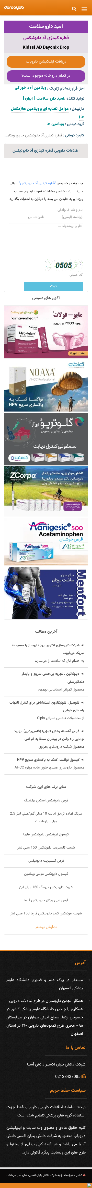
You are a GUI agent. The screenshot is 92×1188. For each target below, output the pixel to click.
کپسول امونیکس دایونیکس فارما (46, 834)
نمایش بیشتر (46, 927)
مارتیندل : (77, 109)
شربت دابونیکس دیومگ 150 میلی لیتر (46, 887)
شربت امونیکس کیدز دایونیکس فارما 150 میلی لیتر (46, 913)
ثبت (53, 286)
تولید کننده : (74, 98)
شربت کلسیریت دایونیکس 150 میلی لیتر (46, 848)
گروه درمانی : (74, 124)
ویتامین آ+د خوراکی (29, 88)
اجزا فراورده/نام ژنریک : (66, 88)
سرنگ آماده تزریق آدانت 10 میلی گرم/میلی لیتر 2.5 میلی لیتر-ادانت (46, 817)
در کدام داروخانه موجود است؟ (46, 76)
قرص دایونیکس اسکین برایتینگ (46, 800)
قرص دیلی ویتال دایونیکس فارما (46, 900)
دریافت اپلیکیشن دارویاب (46, 61)
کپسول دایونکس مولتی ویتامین (46, 874)
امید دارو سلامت (46, 26)
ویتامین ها (55, 124)
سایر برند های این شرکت (46, 787)
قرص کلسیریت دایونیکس (46, 861)
